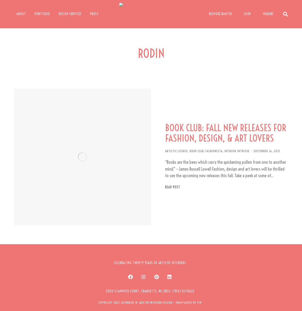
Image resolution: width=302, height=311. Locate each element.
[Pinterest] (156, 277)
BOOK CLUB (197, 151)
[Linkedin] (169, 277)
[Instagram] (143, 277)
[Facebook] (130, 277)
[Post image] (82, 156)
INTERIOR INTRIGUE (237, 151)
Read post (172, 187)
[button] (150, 291)
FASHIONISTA (214, 151)
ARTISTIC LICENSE (176, 151)
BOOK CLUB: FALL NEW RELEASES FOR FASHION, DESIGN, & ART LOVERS (225, 133)
